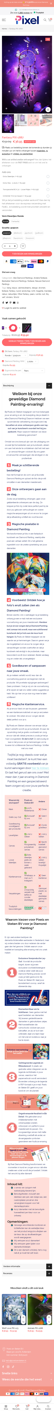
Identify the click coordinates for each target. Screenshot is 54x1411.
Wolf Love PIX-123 (10, 1328)
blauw (14, 288)
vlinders (9, 297)
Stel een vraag (8, 272)
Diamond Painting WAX (14, 361)
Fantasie (31, 281)
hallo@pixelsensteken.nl (30, 10)
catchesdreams (24, 288)
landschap (26, 291)
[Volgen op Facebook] (3, 1366)
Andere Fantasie (40, 278)
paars (32, 294)
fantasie (5, 291)
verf (3, 297)
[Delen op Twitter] (7, 302)
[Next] (50, 75)
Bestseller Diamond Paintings (14, 281)
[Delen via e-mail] (14, 302)
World (16, 297)
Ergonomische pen (13, 370)
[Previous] (4, 75)
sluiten (51, 3)
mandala (47, 291)
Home (4, 29)
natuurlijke (12, 294)
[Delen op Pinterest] (10, 302)
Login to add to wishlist (15, 308)
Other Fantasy (23, 294)
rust (43, 294)
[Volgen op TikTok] (13, 1366)
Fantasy (12, 291)
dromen (42, 288)
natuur (4, 294)
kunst (18, 291)
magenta (39, 291)
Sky (47, 294)
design (35, 288)
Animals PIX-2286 (35, 1328)
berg (9, 288)
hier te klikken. (40, 768)
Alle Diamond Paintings (23, 278)
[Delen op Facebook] (3, 302)
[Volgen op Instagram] (8, 1366)
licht (33, 291)
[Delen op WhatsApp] (18, 302)
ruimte (38, 294)
